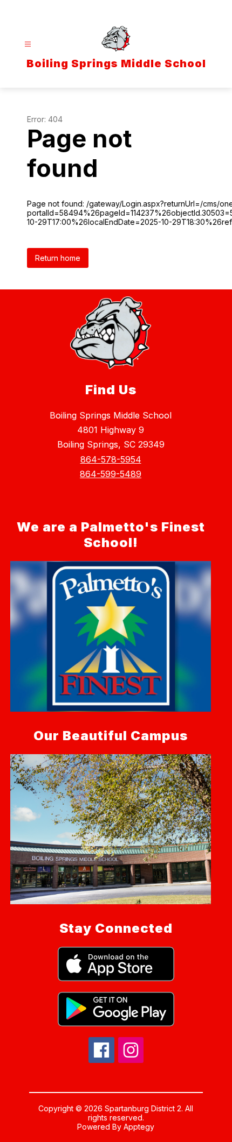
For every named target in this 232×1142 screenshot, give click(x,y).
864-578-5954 (110, 459)
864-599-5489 (110, 474)
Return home (57, 258)
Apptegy (139, 1126)
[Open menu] (28, 44)
